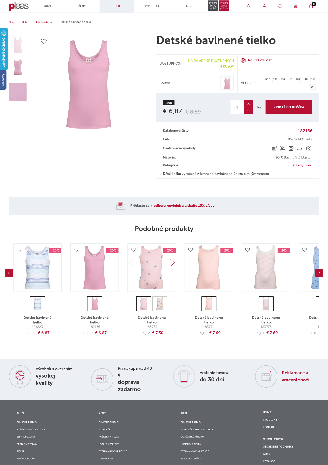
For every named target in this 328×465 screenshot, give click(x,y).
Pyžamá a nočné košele (35, 434)
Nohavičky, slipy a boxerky (202, 434)
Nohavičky (107, 434)
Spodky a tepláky (30, 452)
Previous (8, 275)
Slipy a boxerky (29, 443)
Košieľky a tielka (49, 21)
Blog (180, 8)
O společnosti (276, 449)
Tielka (21, 461)
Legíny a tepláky (111, 452)
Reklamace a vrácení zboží (299, 378)
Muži (51, 8)
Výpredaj (148, 8)
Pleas (12, 21)
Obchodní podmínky (281, 458)
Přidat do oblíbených (19, 252)
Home (268, 415)
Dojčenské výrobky (196, 443)
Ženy (83, 8)
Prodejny (271, 425)
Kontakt (270, 434)
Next (172, 264)
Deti (116, 8)
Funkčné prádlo (30, 425)
